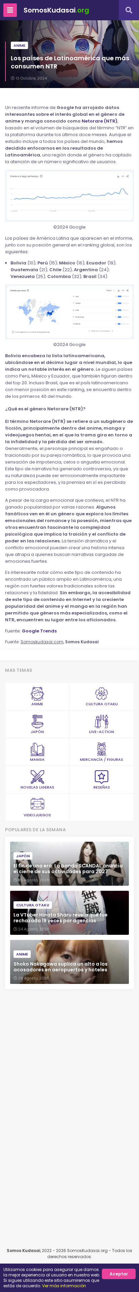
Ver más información (64, 1286)
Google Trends (39, 631)
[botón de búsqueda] (129, 10)
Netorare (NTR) (99, 121)
